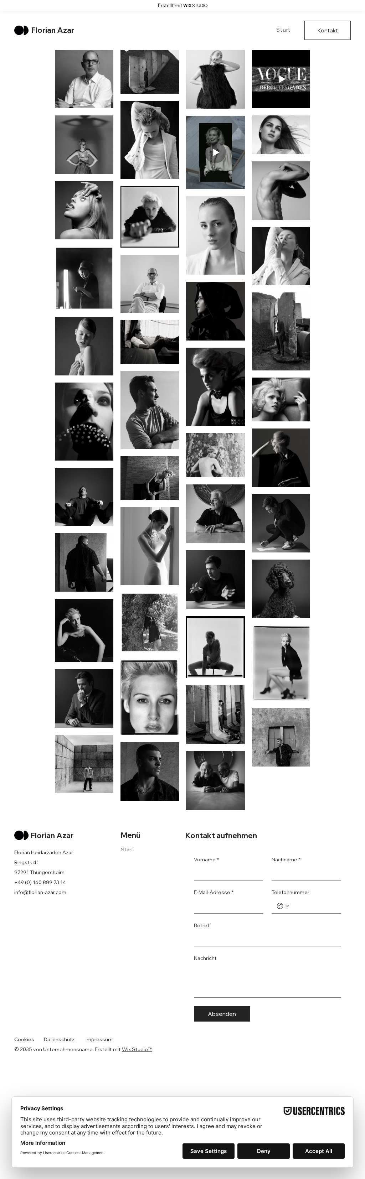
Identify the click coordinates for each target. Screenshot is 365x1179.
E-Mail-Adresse (213, 892)
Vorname (206, 859)
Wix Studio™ (137, 1049)
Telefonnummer (290, 892)
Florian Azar (52, 30)
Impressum (99, 1039)
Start (127, 849)
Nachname (286, 859)
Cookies (24, 1039)
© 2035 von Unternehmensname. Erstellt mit (68, 1049)
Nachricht (205, 958)
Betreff (202, 925)
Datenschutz (59, 1039)
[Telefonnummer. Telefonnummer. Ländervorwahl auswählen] (283, 906)
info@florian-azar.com (40, 892)
